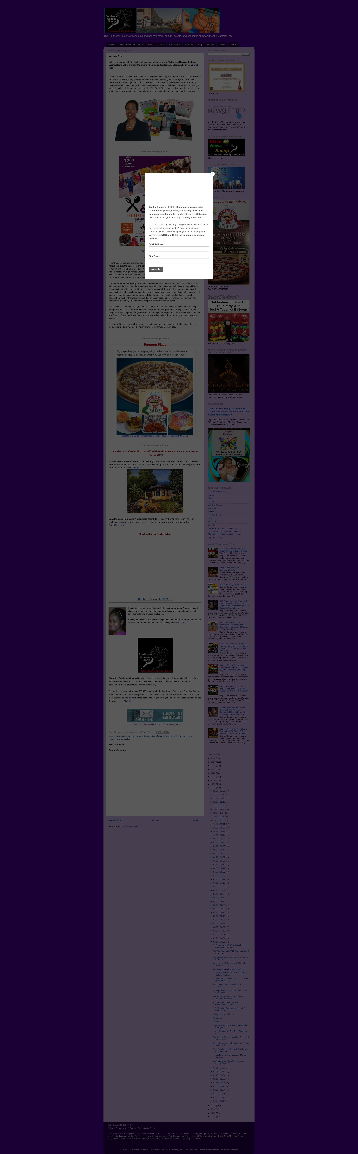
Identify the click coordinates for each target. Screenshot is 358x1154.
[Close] (212, 174)
